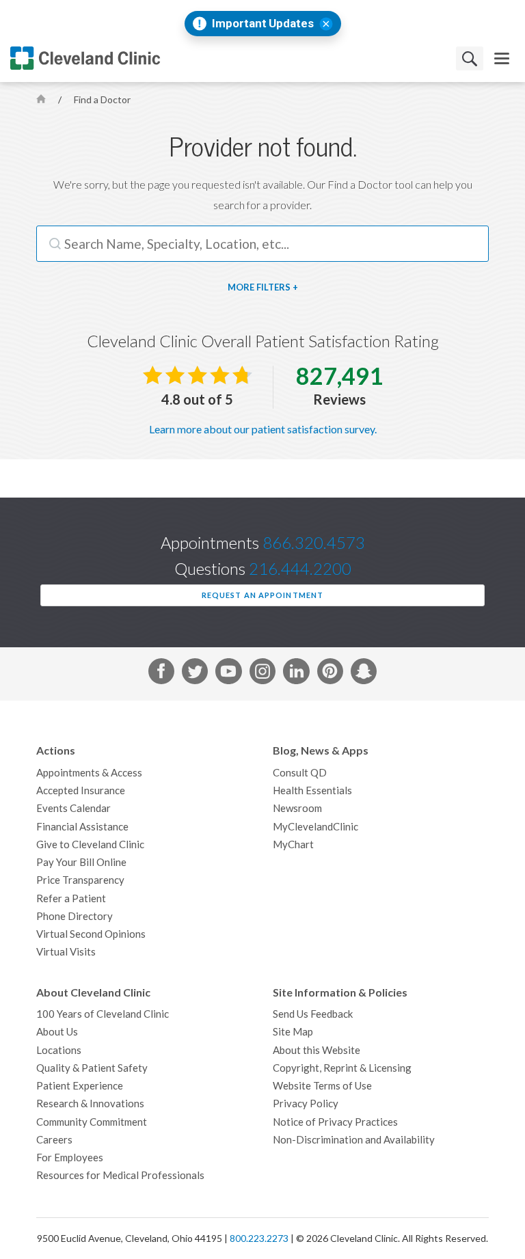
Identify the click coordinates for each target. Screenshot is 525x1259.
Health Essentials (312, 790)
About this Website (316, 1050)
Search (469, 58)
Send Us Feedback (313, 1013)
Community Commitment (91, 1121)
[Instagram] (262, 674)
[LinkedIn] (296, 674)
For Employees (69, 1157)
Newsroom (297, 808)
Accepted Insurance (80, 790)
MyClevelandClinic (315, 826)
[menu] (502, 58)
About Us (57, 1031)
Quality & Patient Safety (92, 1067)
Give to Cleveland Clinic (90, 844)
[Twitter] (195, 674)
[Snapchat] (364, 674)
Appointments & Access (89, 772)
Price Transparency (80, 880)
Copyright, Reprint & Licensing (342, 1067)
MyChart (293, 844)
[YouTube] (228, 674)
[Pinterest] (330, 674)
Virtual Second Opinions (91, 934)
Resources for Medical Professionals (120, 1175)
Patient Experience (79, 1085)
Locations (58, 1050)
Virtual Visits (66, 951)
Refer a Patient (71, 898)
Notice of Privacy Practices (335, 1121)
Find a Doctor (102, 100)
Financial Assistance (82, 826)
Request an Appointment (262, 595)
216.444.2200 (300, 569)
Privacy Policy (305, 1103)
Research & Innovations (90, 1103)
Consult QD (300, 772)
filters (273, 287)
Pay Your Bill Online (81, 862)
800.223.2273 (259, 1238)
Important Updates (263, 23)
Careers (54, 1139)
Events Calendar (73, 808)
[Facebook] (161, 674)
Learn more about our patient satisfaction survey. (263, 429)
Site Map (293, 1031)
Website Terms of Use (322, 1085)
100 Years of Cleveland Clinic (102, 1013)
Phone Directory (74, 916)
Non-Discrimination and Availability (354, 1139)
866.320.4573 (313, 543)
